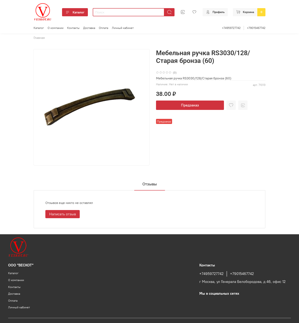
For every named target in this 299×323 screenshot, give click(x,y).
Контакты (73, 28)
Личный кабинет (123, 28)
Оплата (103, 28)
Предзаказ (190, 105)
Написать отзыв (62, 214)
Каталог (78, 12)
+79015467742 (256, 28)
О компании (55, 28)
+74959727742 (231, 28)
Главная (39, 38)
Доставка (89, 28)
